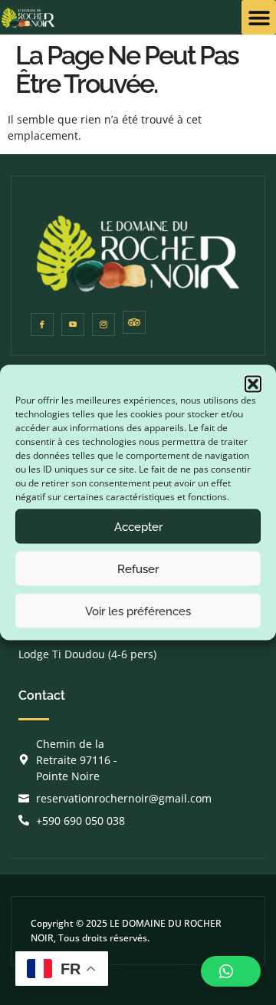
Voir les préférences (138, 611)
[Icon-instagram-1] (103, 324)
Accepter (138, 526)
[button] (253, 384)
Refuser (138, 568)
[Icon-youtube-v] (72, 324)
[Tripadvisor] (134, 322)
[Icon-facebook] (42, 324)
